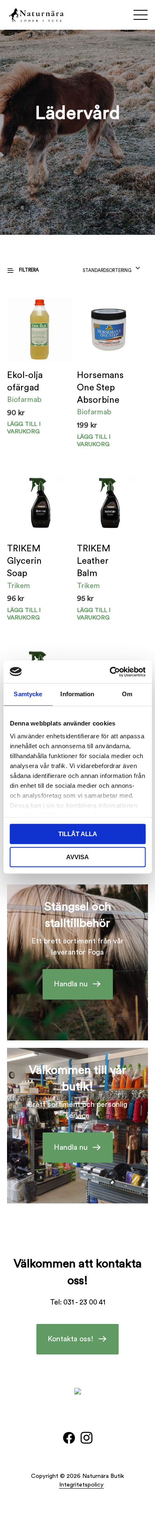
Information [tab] (77, 693)
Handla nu (71, 984)
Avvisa (77, 856)
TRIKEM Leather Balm (93, 561)
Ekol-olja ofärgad (25, 381)
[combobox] (112, 268)
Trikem (18, 585)
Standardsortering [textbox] (107, 270)
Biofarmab (24, 399)
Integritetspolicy (81, 1485)
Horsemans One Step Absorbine (100, 387)
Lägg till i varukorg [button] (93, 440)
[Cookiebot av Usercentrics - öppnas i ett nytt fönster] (110, 672)
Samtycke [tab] (28, 693)
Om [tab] (127, 693)
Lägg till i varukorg (24, 428)
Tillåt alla (77, 833)
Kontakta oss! (70, 1339)
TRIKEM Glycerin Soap (24, 561)
